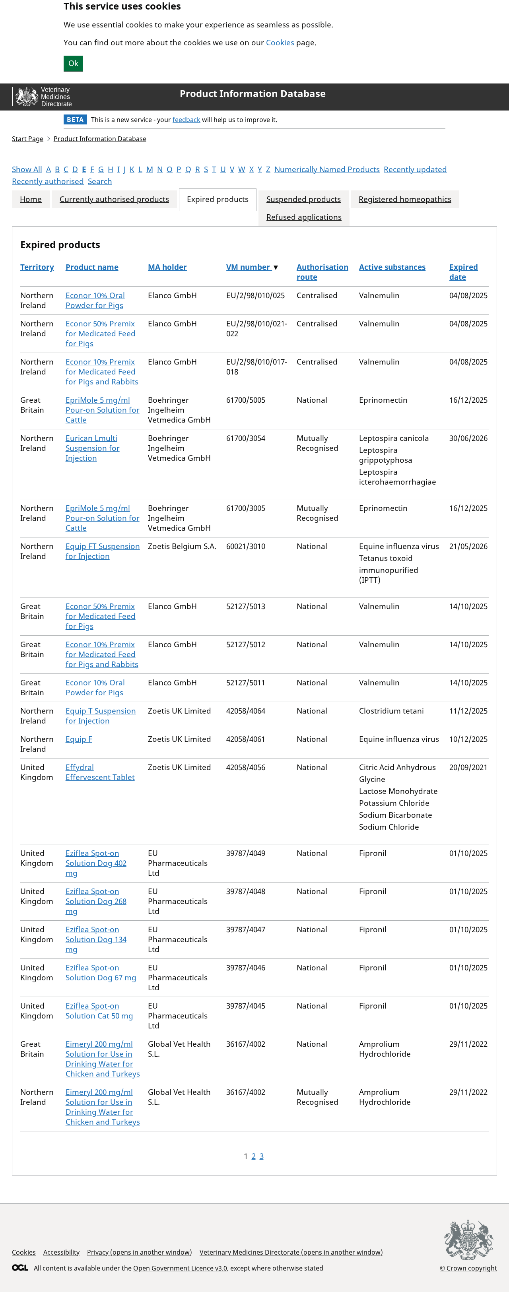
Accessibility (61, 1252)
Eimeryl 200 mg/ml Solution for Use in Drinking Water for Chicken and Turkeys (103, 1059)
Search (100, 181)
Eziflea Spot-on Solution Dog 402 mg (96, 863)
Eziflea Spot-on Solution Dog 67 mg (101, 972)
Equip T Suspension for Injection (101, 716)
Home (31, 199)
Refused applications (304, 217)
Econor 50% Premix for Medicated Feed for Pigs (101, 333)
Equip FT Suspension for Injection (103, 551)
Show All (27, 169)
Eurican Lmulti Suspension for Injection (93, 448)
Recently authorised (48, 181)
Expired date (463, 272)
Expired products (218, 199)
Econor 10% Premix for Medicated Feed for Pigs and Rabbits (102, 372)
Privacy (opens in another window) (139, 1252)
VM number (249, 267)
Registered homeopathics (405, 199)
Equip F (79, 739)
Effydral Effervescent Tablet (100, 772)
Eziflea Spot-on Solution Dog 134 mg (96, 939)
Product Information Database (253, 93)
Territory (37, 267)
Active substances (392, 267)
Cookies (280, 42)
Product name (92, 267)
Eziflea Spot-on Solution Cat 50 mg (99, 1011)
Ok (73, 63)
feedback (186, 119)
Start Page (27, 138)
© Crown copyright (468, 1268)
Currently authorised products (114, 199)
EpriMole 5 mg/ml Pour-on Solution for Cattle (103, 410)
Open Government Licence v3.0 (180, 1268)
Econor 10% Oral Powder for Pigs (95, 300)
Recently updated (415, 169)
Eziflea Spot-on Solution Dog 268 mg (96, 901)
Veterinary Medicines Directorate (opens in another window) (291, 1252)
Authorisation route (322, 272)
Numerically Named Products (327, 169)
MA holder (167, 267)
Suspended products (303, 199)
